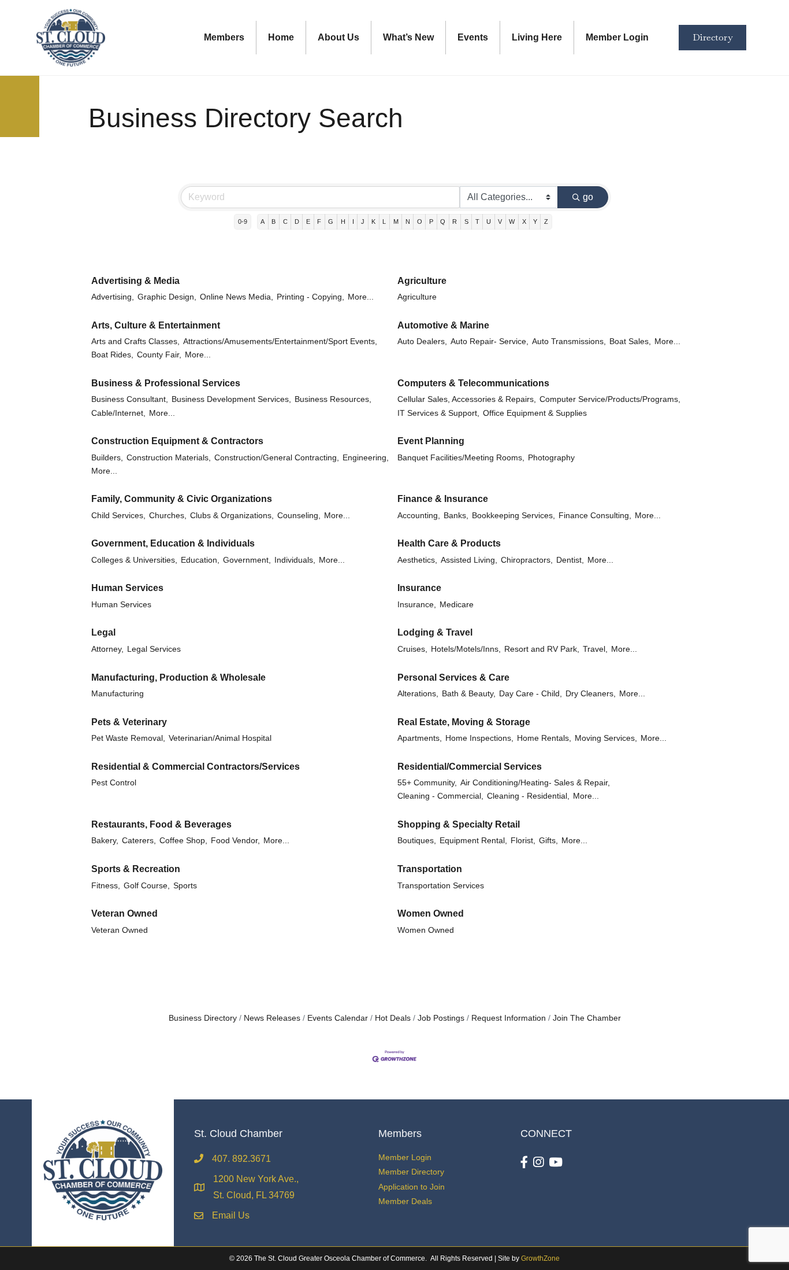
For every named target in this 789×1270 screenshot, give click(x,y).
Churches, (168, 515)
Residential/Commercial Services (469, 766)
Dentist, (570, 560)
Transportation (429, 869)
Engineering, (366, 457)
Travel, (595, 649)
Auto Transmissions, (569, 341)
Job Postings (441, 1018)
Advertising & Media (135, 281)
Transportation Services (440, 885)
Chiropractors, (527, 560)
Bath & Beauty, (469, 693)
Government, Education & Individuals (173, 543)
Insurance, (416, 604)
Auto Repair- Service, (490, 341)
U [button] (488, 221)
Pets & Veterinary (129, 722)
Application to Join (411, 1186)
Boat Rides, (112, 354)
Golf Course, (147, 885)
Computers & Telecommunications (473, 383)
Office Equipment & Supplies (535, 413)
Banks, (456, 515)
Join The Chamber (587, 1018)
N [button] (407, 221)
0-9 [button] (242, 221)
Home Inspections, (479, 738)
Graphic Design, (166, 297)
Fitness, (105, 885)
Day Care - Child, (530, 693)
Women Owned (430, 913)
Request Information (508, 1018)
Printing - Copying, (310, 297)
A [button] (262, 221)
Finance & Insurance (442, 499)
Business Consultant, (129, 399)
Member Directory (411, 1171)
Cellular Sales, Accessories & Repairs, (466, 399)
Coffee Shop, (183, 840)
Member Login (617, 37)
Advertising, (112, 297)
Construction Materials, (168, 457)
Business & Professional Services (165, 383)
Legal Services (154, 649)
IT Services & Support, (438, 413)
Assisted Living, (469, 560)
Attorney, (107, 649)
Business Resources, (333, 399)
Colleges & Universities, (134, 560)
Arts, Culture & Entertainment (155, 325)
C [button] (285, 221)
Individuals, (294, 560)
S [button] (466, 221)
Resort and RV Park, (541, 649)
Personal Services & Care (453, 677)
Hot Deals (393, 1018)
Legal (103, 632)
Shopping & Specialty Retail (458, 824)
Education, (200, 560)
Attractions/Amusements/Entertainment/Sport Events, (280, 341)
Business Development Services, (231, 399)
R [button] (454, 221)
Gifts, (548, 840)
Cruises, (412, 649)
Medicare (457, 604)
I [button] (353, 221)
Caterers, (139, 840)
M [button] (396, 221)
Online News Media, (236, 297)
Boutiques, (416, 840)
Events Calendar (337, 1018)
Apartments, (419, 738)
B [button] (273, 221)
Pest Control (113, 782)
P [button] (431, 221)
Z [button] (546, 221)
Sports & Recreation (135, 869)
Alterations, (417, 693)
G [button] (330, 221)
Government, (247, 560)
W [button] (512, 221)
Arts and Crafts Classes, (135, 341)
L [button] (384, 221)
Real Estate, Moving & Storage (463, 722)
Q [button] (442, 221)
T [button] (477, 221)
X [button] (524, 221)
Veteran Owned (124, 913)
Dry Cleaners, (590, 693)
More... (361, 297)
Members (224, 37)
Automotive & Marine (443, 325)
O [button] (419, 221)
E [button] (308, 221)
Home (281, 37)
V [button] (500, 221)
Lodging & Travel (434, 632)
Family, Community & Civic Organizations (181, 499)
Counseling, (299, 515)
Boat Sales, (630, 341)
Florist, (523, 840)
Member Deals (405, 1201)
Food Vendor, (235, 840)
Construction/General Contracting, (276, 457)
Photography (551, 457)
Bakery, (104, 840)
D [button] (297, 221)
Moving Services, (606, 738)
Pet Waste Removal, (128, 738)
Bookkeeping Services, (513, 515)
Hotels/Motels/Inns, (466, 649)
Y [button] (535, 221)
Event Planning (430, 441)
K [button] (373, 221)
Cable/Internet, (118, 413)
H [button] (343, 221)
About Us (338, 37)
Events (472, 37)
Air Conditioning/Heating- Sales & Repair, (535, 782)
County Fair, (159, 354)
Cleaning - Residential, (528, 796)
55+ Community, (427, 782)
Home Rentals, (544, 738)
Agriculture (421, 281)
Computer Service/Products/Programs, (609, 399)
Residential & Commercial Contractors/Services (195, 766)
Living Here (537, 37)
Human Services (127, 588)
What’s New (408, 37)
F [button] (319, 221)
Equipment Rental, (473, 840)
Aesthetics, (417, 560)
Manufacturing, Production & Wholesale (178, 677)
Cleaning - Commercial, (440, 796)
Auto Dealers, (422, 341)
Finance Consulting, (595, 515)
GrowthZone (540, 1258)
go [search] (588, 197)
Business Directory (203, 1018)
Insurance (419, 588)
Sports (185, 885)
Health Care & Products (449, 543)
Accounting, (418, 515)
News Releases (272, 1018)
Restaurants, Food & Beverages (161, 824)
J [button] (362, 221)
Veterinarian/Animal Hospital (220, 738)
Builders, (107, 457)
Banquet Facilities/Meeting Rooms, (460, 457)
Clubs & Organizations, (232, 515)
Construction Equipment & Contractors (177, 441)
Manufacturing (117, 693)
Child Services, (118, 515)
